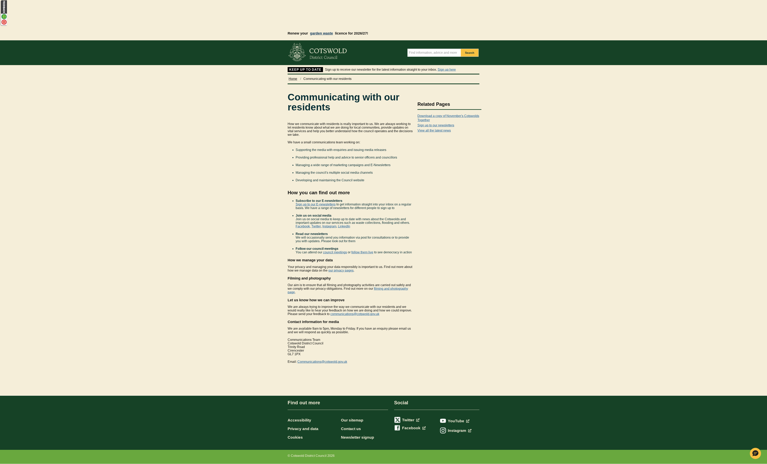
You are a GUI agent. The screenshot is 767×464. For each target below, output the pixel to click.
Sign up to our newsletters (435, 125)
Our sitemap (352, 420)
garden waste (321, 33)
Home (293, 78)
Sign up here (447, 69)
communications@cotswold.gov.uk (354, 314)
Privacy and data (303, 429)
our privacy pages (341, 270)
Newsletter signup (357, 437)
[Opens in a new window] (3, 25)
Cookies (295, 437)
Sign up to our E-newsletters (316, 204)
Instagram (329, 226)
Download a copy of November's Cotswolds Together (448, 118)
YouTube (456, 421)
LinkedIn (344, 226)
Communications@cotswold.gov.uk (322, 361)
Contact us (351, 429)
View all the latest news (434, 130)
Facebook (303, 226)
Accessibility (299, 420)
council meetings (335, 252)
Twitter (316, 226)
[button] (755, 453)
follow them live (362, 252)
